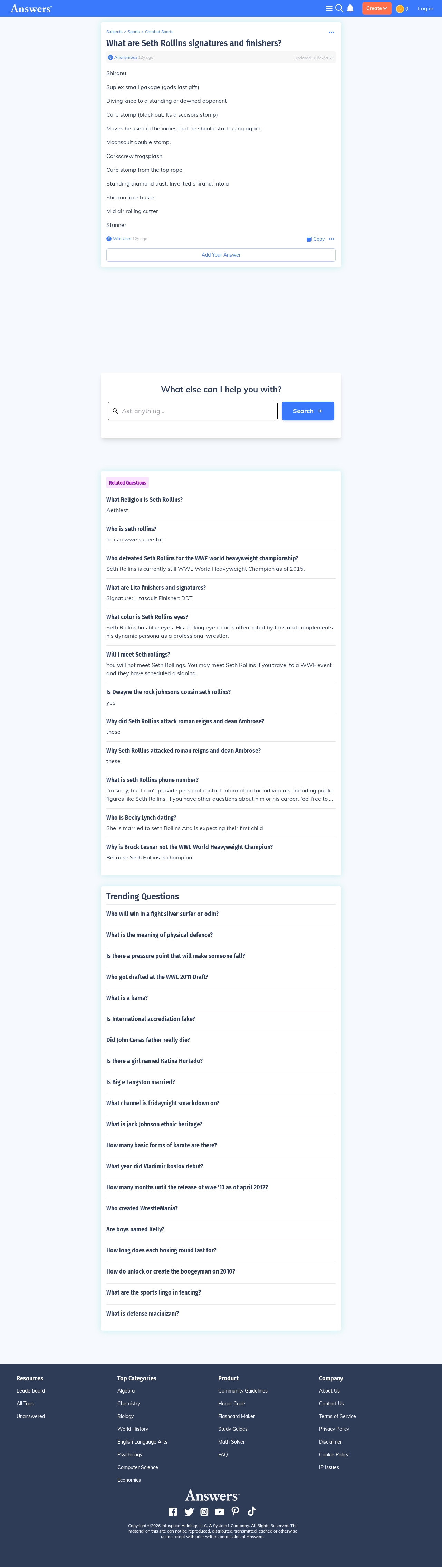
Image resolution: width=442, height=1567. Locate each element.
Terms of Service (337, 1416)
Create (374, 8)
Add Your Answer (221, 255)
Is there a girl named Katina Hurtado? (154, 1061)
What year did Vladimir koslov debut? (154, 1166)
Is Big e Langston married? (140, 1082)
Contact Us (331, 1403)
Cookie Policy (333, 1454)
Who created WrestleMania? (142, 1208)
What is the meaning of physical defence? (159, 935)
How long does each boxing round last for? (161, 1250)
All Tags (25, 1403)
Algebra (126, 1391)
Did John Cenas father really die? (148, 1040)
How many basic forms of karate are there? (161, 1145)
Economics (129, 1480)
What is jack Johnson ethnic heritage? (154, 1124)
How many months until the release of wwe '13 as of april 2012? (187, 1187)
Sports (134, 31)
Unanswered (31, 1416)
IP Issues (329, 1467)
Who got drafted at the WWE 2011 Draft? (157, 977)
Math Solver (231, 1442)
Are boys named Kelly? (135, 1229)
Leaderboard (31, 1391)
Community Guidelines (243, 1391)
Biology (125, 1416)
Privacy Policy (334, 1429)
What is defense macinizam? (142, 1313)
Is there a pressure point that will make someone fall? (175, 956)
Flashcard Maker (236, 1416)
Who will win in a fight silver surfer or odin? (162, 914)
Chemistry (128, 1403)
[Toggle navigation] (329, 8)
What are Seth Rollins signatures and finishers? (193, 43)
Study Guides (233, 1429)
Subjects (114, 31)
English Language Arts (142, 1442)
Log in (425, 8)
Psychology (129, 1454)
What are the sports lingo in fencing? (153, 1292)
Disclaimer (330, 1442)
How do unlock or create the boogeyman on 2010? (170, 1271)
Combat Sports (159, 31)
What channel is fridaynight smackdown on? (162, 1103)
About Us (329, 1391)
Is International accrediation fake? (150, 1019)
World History (132, 1429)
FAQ (223, 1454)
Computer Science (137, 1467)
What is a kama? (127, 998)
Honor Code (231, 1403)
